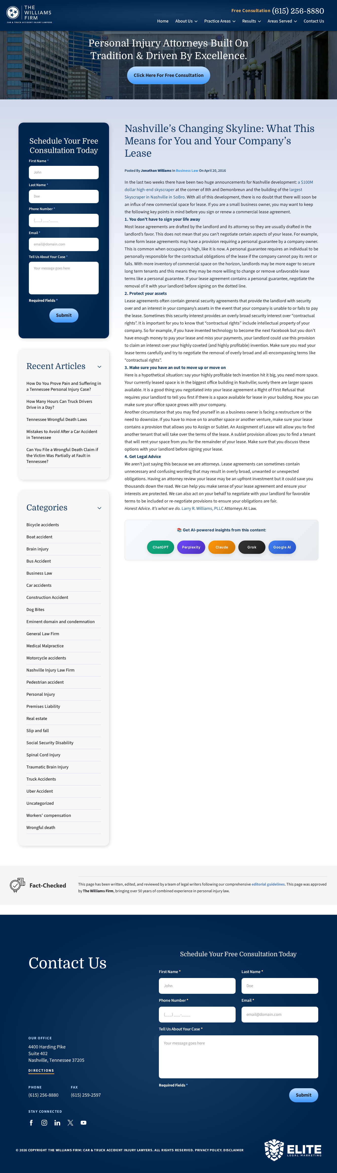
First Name (39, 161)
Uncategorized (40, 803)
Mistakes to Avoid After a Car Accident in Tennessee (61, 435)
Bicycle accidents (42, 525)
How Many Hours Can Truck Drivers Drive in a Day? (59, 404)
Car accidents (39, 585)
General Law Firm (42, 634)
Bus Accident (38, 561)
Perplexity (191, 547)
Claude (222, 547)
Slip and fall (37, 731)
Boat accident (39, 537)
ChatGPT (161, 547)
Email (34, 233)
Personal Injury (40, 694)
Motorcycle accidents (46, 658)
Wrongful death (40, 828)
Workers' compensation (48, 815)
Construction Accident (47, 597)
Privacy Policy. (209, 1150)
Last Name (38, 185)
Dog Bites (35, 610)
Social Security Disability (50, 743)
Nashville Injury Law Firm (50, 670)
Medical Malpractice (45, 646)
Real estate (36, 719)
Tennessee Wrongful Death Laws (56, 419)
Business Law (187, 170)
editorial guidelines (268, 884)
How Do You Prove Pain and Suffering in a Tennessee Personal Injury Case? (63, 386)
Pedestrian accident (45, 682)
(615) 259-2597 (86, 1095)
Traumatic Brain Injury (47, 767)
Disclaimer (233, 1150)
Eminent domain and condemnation (60, 622)
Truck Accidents (41, 779)
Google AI (282, 547)
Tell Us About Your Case (48, 257)
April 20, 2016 (215, 170)
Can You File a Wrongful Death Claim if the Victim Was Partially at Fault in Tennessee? (62, 456)
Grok (251, 547)
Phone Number (42, 209)
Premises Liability (43, 706)
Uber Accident (39, 791)
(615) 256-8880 (298, 11)
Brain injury (37, 549)
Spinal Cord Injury (43, 755)
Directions (41, 1071)
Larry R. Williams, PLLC (203, 508)
